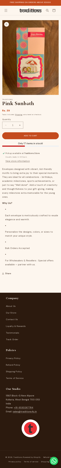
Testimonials (12, 332)
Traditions (18, 457)
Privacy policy (15, 462)
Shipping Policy (14, 371)
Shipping (18, 114)
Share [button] (8, 273)
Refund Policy (13, 365)
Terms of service (31, 462)
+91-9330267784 (23, 407)
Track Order (12, 339)
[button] (6, 10)
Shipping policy (48, 462)
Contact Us (12, 319)
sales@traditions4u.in (25, 411)
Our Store (11, 312)
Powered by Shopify (32, 457)
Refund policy (49, 457)
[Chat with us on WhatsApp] (54, 461)
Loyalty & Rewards (16, 326)
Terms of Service (15, 378)
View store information (17, 161)
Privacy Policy (13, 358)
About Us (11, 306)
